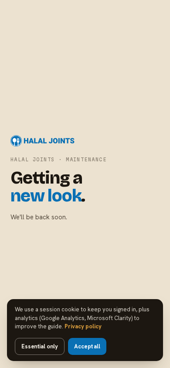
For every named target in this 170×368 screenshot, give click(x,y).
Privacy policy (83, 326)
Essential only (39, 346)
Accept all (87, 346)
